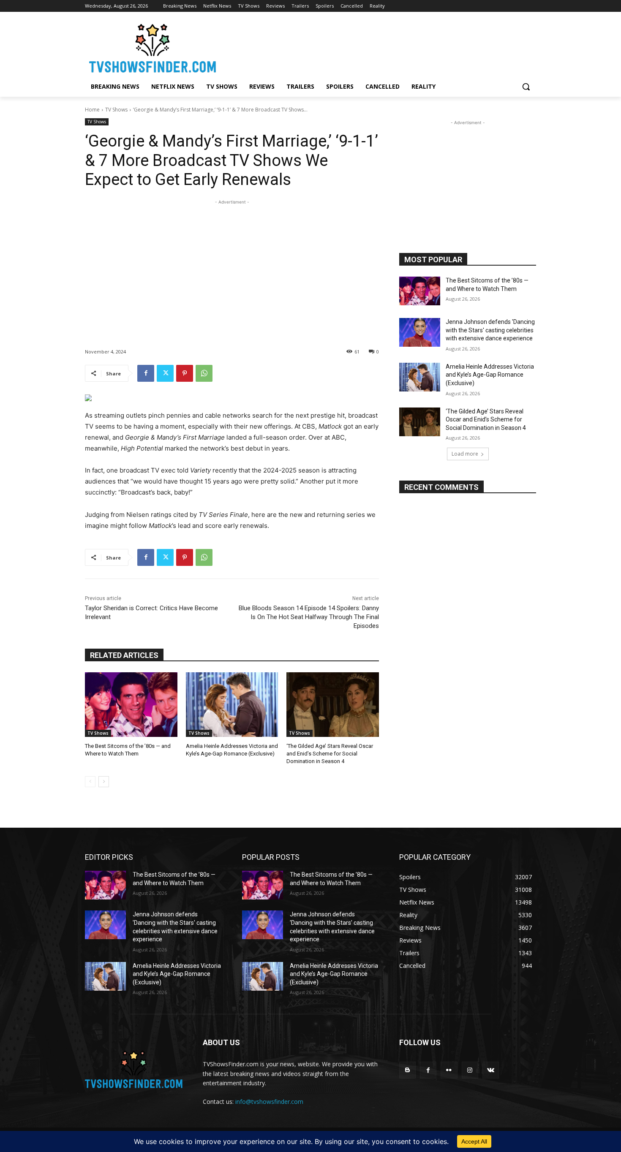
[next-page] (103, 781)
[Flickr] (449, 1070)
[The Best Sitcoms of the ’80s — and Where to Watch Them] (131, 704)
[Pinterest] (184, 373)
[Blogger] (407, 1070)
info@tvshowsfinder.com (269, 1102)
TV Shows (116, 109)
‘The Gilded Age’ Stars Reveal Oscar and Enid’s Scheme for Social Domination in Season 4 (329, 753)
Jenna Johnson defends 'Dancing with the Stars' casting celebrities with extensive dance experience (490, 330)
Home (92, 109)
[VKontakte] (490, 1070)
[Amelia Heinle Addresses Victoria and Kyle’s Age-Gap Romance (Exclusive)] (232, 704)
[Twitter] (165, 373)
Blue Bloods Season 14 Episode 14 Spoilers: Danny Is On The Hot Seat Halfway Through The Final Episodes (309, 617)
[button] (526, 86)
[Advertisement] (232, 265)
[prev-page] (90, 781)
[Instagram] (470, 1070)
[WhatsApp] (204, 373)
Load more (465, 453)
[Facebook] (145, 373)
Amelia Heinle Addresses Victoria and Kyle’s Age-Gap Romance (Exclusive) (490, 374)
